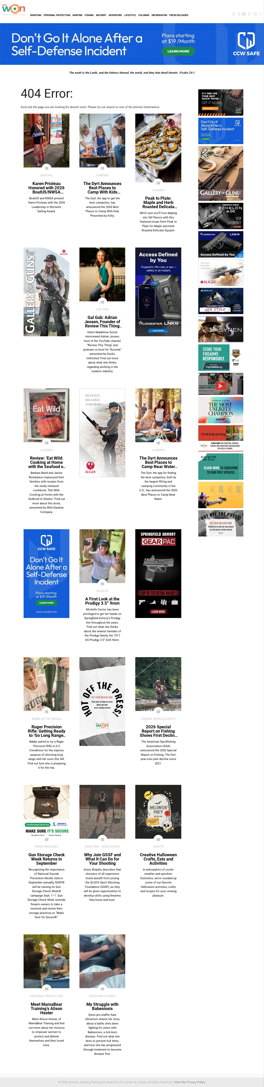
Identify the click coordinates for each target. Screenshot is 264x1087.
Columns (143, 15)
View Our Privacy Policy (189, 1082)
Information (159, 15)
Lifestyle (130, 15)
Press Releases (178, 15)
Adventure (115, 15)
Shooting (35, 15)
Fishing (89, 15)
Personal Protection (57, 15)
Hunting (77, 15)
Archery (101, 15)
